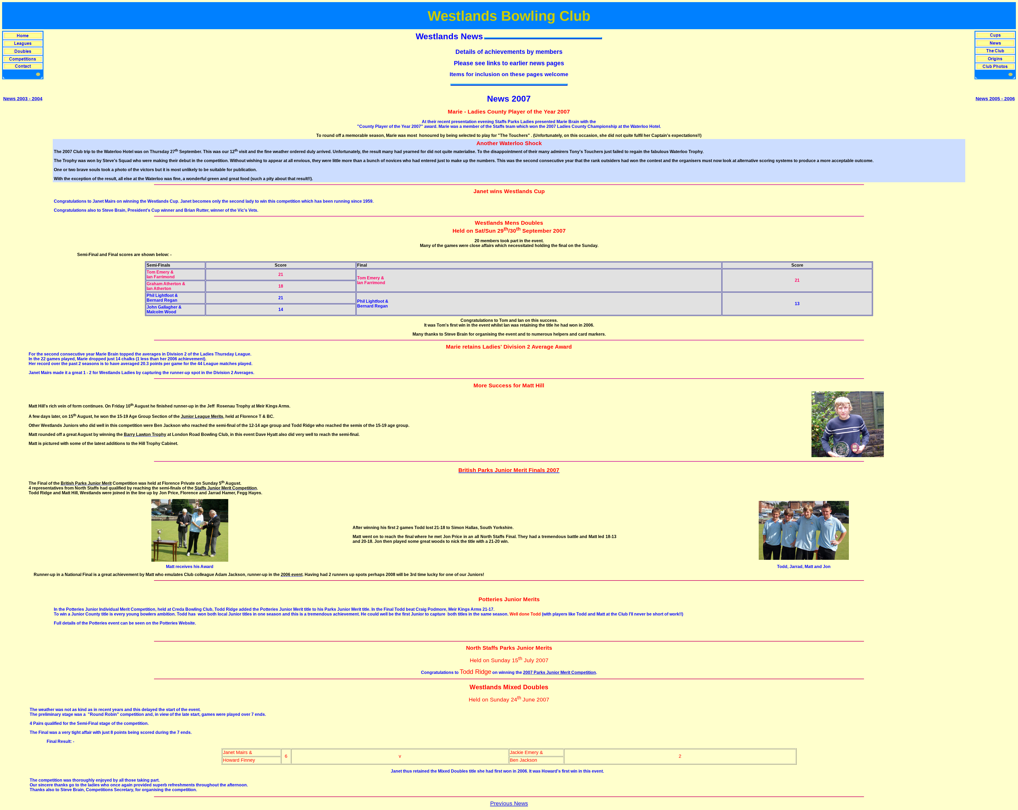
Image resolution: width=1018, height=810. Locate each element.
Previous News (509, 803)
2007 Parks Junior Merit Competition (559, 672)
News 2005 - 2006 (995, 98)
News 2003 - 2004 (22, 98)
